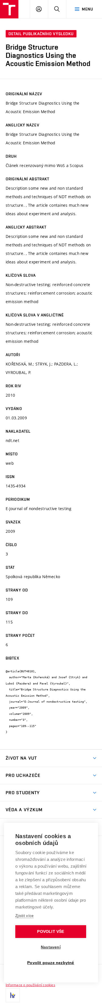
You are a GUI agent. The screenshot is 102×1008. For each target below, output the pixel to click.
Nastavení (51, 947)
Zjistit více (24, 916)
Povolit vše (50, 931)
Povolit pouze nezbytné (50, 963)
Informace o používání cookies (30, 984)
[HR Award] (13, 995)
